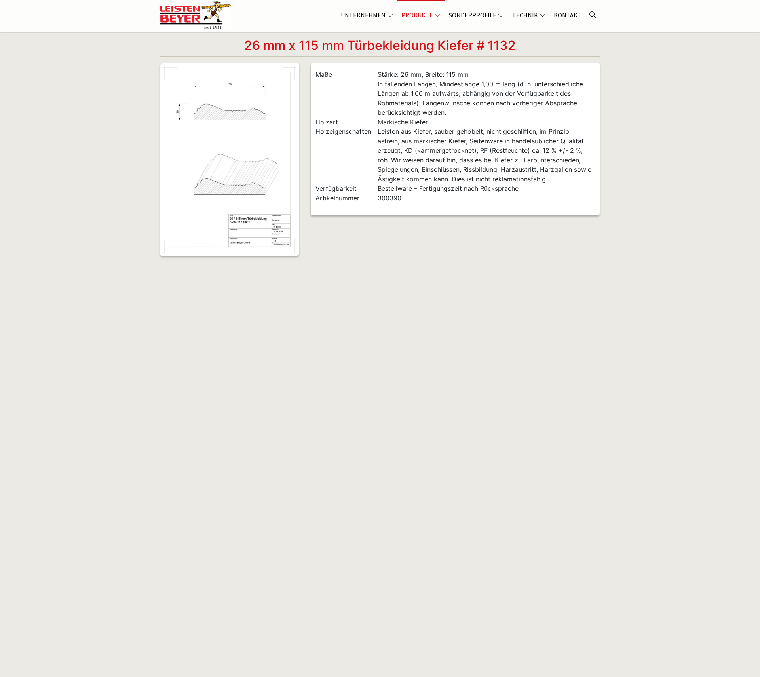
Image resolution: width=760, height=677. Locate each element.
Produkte (417, 15)
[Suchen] (592, 12)
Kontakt (567, 15)
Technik (525, 15)
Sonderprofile (472, 15)
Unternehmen (363, 15)
